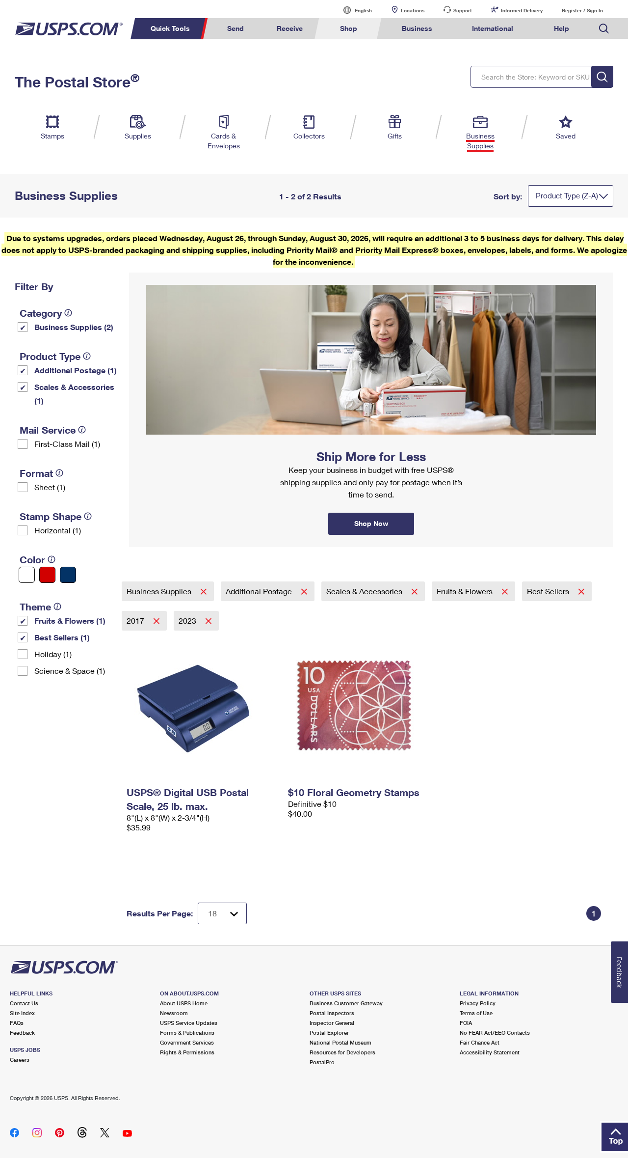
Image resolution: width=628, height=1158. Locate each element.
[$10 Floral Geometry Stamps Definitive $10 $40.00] (364, 706)
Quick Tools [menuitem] (170, 28)
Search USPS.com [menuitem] (604, 28)
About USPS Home (184, 1003)
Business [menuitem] (417, 28)
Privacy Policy (478, 1003)
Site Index (22, 1013)
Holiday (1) (53, 654)
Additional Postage (260, 591)
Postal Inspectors (332, 1013)
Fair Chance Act (479, 1042)
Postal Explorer (329, 1032)
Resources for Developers (342, 1052)
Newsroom (174, 1013)
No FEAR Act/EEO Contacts (495, 1032)
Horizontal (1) (57, 530)
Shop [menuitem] (348, 28)
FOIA (466, 1023)
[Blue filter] (68, 575)
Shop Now (141, 276)
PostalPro (322, 1062)
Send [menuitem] (235, 28)
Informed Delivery (522, 10)
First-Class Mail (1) (67, 443)
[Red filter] (47, 575)
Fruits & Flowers (466, 591)
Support (462, 10)
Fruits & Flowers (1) (69, 620)
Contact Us (24, 1003)
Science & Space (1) (69, 670)
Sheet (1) (49, 487)
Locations (412, 10)
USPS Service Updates (188, 1023)
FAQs (17, 1023)
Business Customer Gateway (346, 1003)
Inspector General (332, 1023)
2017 (136, 620)
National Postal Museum (340, 1042)
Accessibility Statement (490, 1052)
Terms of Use (476, 1013)
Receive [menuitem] (290, 28)
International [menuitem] (492, 28)
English (353, 10)
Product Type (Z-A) (567, 195)
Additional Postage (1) (75, 370)
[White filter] (27, 575)
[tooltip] (68, 313)
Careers (19, 1059)
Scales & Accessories (365, 591)
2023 (188, 620)
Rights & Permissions (187, 1052)
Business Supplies (160, 591)
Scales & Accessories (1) (74, 393)
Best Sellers (549, 591)
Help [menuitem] (561, 28)
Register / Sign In (582, 10)
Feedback (22, 1032)
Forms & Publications (187, 1032)
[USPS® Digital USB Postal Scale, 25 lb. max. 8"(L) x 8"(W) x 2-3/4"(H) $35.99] (202, 706)
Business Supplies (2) (73, 326)
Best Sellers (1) (62, 637)
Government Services (187, 1042)
